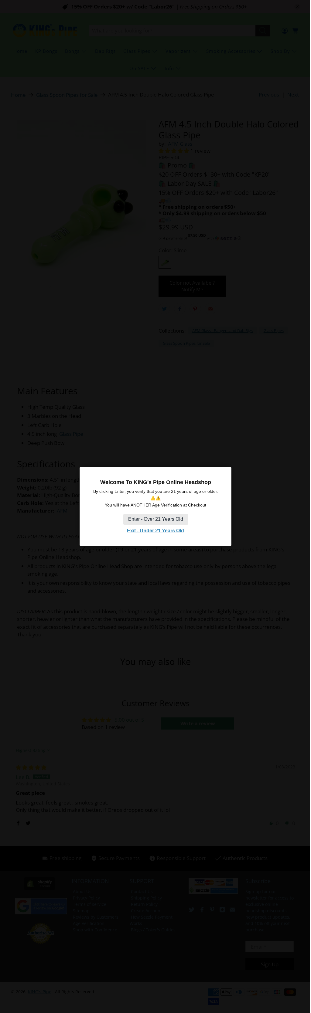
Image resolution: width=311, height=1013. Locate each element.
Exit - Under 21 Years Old (155, 530)
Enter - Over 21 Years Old (155, 519)
